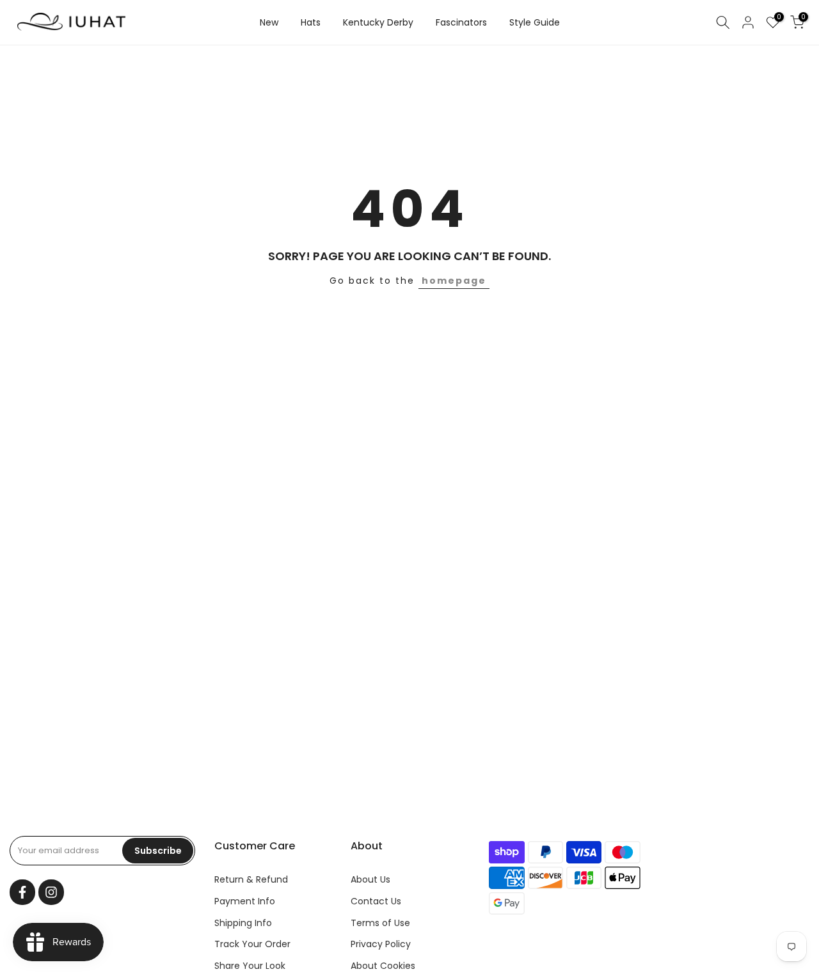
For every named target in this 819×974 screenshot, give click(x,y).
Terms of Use (380, 922)
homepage (454, 280)
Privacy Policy (381, 944)
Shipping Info (243, 922)
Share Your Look (249, 965)
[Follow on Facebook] (22, 892)
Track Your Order (252, 944)
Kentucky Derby (378, 22)
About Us (370, 879)
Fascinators (461, 22)
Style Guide (534, 22)
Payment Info (244, 901)
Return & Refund (251, 879)
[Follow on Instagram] (51, 892)
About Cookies (383, 965)
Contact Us (376, 901)
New (269, 22)
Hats (311, 22)
